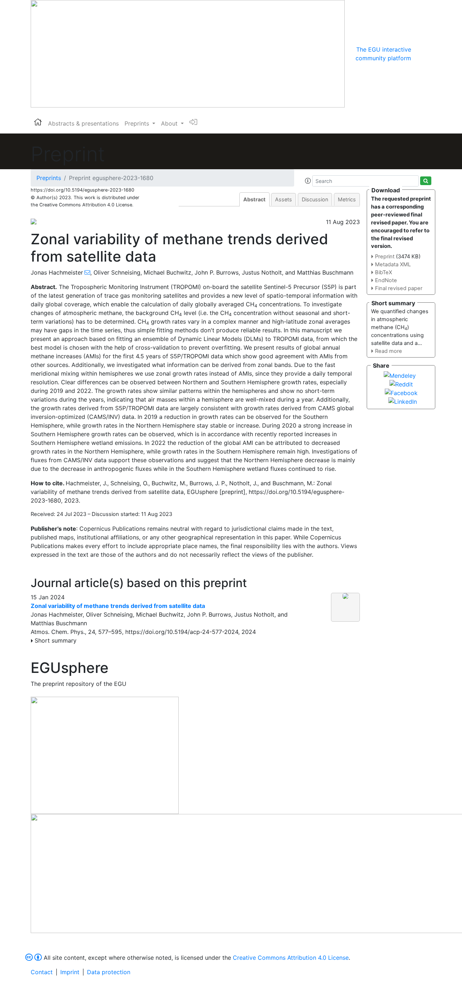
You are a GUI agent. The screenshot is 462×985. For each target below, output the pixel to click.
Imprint (69, 972)
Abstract (254, 199)
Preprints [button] (138, 123)
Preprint (385, 256)
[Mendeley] (400, 374)
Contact (42, 972)
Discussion (315, 199)
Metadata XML (393, 264)
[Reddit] (401, 383)
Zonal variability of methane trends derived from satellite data (118, 605)
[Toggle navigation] (421, 54)
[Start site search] (425, 180)
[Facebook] (401, 392)
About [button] (170, 123)
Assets (283, 199)
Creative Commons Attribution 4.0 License (291, 957)
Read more (388, 351)
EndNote (386, 280)
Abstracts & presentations (83, 123)
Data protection (108, 972)
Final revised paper (398, 288)
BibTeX (383, 272)
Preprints (48, 177)
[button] (308, 180)
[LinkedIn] (402, 400)
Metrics (347, 199)
